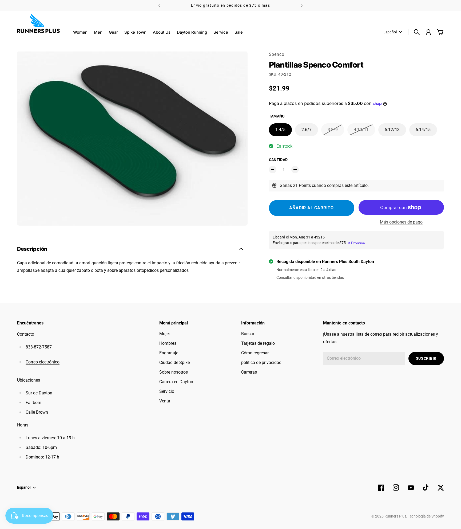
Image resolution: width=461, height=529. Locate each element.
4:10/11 (361, 129)
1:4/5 (280, 129)
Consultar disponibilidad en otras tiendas (310, 277)
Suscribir (426, 358)
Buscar (247, 333)
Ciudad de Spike (174, 362)
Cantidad (278, 160)
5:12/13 (392, 129)
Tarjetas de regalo (258, 343)
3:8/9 (333, 129)
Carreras (249, 372)
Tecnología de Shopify (426, 516)
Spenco (276, 54)
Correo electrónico (42, 362)
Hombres (167, 343)
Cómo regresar (255, 352)
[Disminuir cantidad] (272, 169)
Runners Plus (395, 516)
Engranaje (168, 352)
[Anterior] (159, 5)
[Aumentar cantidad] (295, 169)
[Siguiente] (301, 5)
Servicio (166, 391)
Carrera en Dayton (176, 381)
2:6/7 (306, 129)
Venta (164, 400)
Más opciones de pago (401, 222)
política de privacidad (261, 362)
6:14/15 (423, 129)
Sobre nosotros (173, 372)
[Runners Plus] (38, 23)
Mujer (164, 333)
